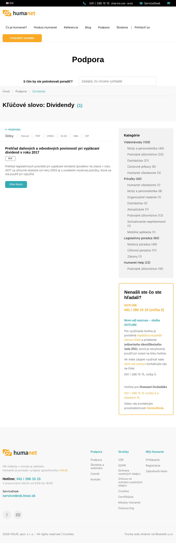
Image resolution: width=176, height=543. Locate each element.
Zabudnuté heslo (156, 471)
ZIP (87, 135)
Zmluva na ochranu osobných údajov (130, 482)
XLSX (64, 135)
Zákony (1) (134, 256)
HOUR (63, 470)
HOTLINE (130, 305)
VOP (121, 459)
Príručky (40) (133, 179)
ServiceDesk (152, 3)
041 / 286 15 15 (99, 3)
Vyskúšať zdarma (22, 38)
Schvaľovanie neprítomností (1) (146, 224)
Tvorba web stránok (137, 534)
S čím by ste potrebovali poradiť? (48, 81)
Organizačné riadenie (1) (144, 197)
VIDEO (50, 135)
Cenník (95, 473)
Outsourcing (126, 508)
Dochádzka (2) (137, 203)
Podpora (14, 129)
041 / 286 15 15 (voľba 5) (144, 310)
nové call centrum (135, 363)
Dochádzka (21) (138, 160)
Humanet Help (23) (137, 262)
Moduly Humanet (129, 502)
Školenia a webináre (97, 466)
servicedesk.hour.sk (19, 496)
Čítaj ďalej (16, 184)
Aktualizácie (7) (138, 209)
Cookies (123, 491)
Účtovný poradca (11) (142, 250)
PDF (38, 135)
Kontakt (96, 479)
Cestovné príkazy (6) (141, 166)
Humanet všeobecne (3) (144, 173)
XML (76, 135)
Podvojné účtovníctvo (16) (145, 268)
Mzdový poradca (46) (142, 244)
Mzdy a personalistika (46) (145, 148)
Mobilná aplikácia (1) (141, 232)
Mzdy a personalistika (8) (144, 191)
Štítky (9, 136)
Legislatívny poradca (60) (141, 238)
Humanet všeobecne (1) (143, 185)
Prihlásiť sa (142, 27)
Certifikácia (125, 496)
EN (11, 3)
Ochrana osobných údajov (129, 472)
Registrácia (153, 465)
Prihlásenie (153, 459)
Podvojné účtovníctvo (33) (145, 154)
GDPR (122, 465)
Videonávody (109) (137, 142)
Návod (25, 135)
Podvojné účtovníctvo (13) (145, 215)
